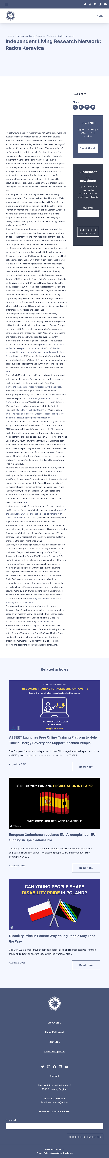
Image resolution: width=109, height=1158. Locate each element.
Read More (86, 766)
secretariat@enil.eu (58, 1102)
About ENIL (54, 1022)
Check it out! (88, 148)
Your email (88, 207)
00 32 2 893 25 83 (57, 1098)
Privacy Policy (43, 1153)
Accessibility (56, 1153)
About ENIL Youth (54, 1032)
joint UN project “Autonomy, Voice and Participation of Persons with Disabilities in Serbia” (36, 514)
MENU (101, 16)
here (29, 225)
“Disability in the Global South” (30, 409)
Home (9, 36)
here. (8, 371)
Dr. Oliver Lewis (26, 602)
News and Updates (54, 1051)
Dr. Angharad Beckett (40, 598)
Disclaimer (68, 1153)
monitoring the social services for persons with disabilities (33, 386)
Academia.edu (46, 621)
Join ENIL (54, 1042)
